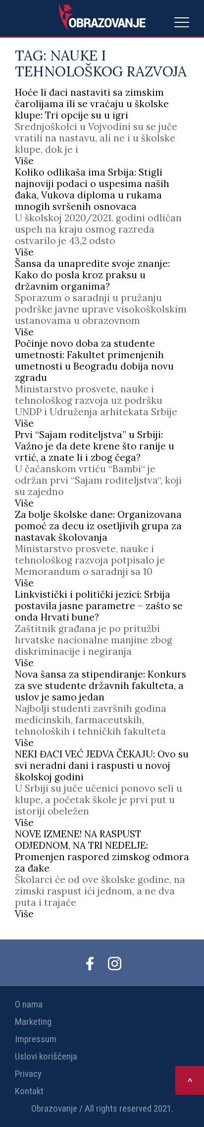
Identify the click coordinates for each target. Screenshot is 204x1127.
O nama (29, 1004)
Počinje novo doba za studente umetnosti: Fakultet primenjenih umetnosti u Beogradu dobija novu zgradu (94, 360)
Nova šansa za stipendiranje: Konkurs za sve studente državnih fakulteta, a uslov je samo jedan (100, 685)
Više (24, 161)
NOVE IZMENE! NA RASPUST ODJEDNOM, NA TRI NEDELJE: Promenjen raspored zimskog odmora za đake (102, 851)
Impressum (35, 1039)
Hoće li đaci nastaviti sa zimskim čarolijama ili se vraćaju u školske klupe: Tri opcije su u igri (92, 103)
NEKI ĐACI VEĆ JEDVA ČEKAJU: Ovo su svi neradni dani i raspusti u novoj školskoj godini (102, 765)
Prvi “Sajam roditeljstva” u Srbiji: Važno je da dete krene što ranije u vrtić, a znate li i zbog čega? (94, 446)
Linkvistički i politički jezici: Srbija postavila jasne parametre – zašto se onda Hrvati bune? (99, 605)
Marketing (33, 1021)
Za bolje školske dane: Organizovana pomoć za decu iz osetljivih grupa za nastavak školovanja (98, 525)
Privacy (28, 1073)
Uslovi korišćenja (46, 1056)
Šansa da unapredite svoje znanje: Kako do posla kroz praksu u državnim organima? (92, 274)
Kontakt (29, 1091)
